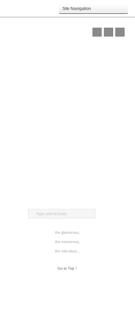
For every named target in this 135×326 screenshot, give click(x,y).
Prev (97, 32)
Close (108, 32)
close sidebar (67, 20)
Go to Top (67, 268)
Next (120, 32)
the (57, 232)
